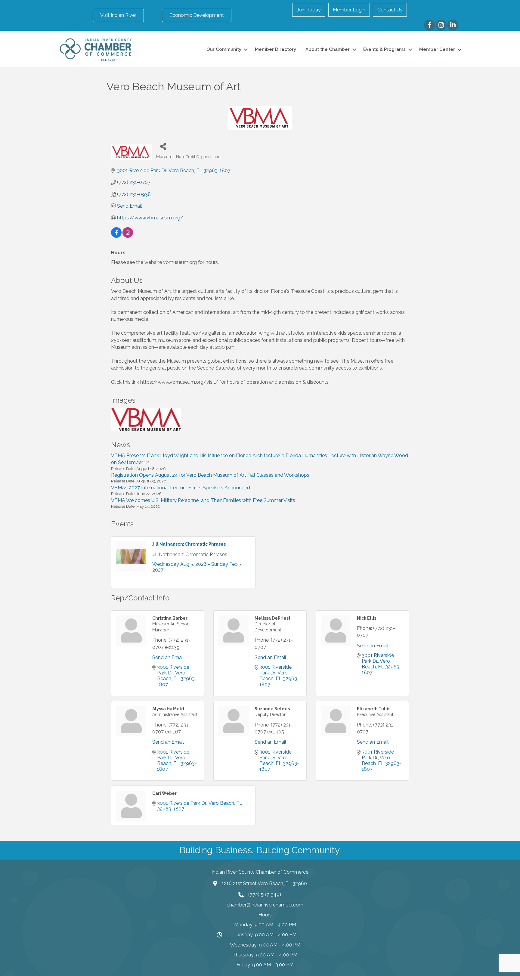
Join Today (309, 10)
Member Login (349, 10)
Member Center (437, 49)
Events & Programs (384, 49)
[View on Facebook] (116, 236)
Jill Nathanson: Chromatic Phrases (189, 544)
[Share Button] (163, 146)
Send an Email (168, 657)
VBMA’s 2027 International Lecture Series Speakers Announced (180, 488)
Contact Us (389, 10)
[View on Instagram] (127, 236)
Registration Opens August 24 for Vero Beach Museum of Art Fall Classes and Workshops (210, 475)
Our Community (223, 49)
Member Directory (275, 49)
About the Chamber (327, 49)
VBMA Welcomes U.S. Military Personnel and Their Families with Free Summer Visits (203, 500)
